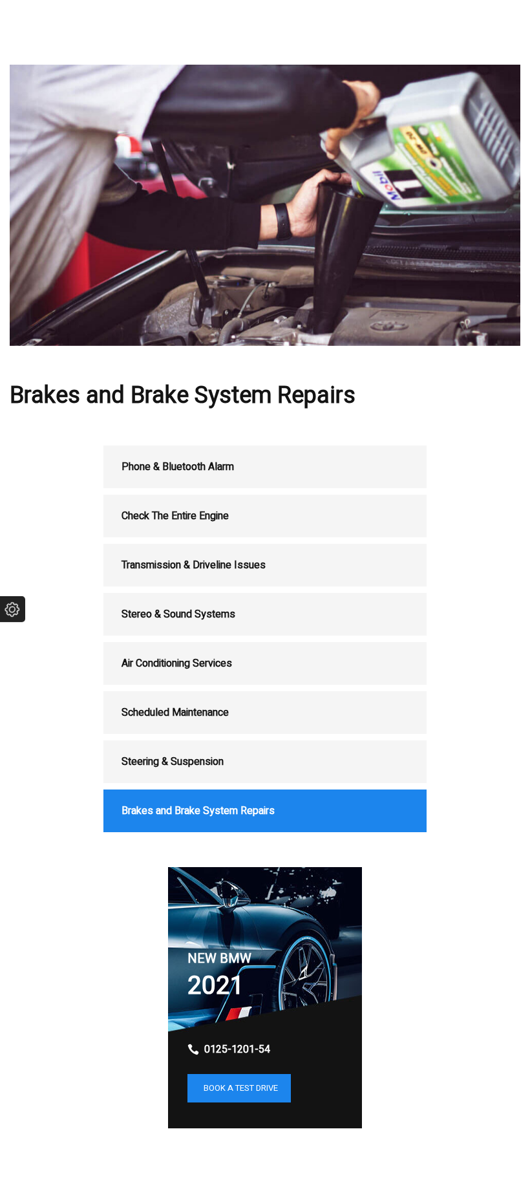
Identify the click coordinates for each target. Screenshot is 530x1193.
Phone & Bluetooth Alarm (178, 467)
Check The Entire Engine (175, 516)
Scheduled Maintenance (175, 712)
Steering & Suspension (173, 761)
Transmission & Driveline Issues (194, 565)
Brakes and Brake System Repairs (198, 811)
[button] (239, 1088)
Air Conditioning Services (177, 663)
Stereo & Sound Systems (178, 614)
